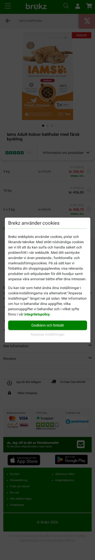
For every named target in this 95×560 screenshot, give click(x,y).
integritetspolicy (37, 314)
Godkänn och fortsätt (47, 325)
